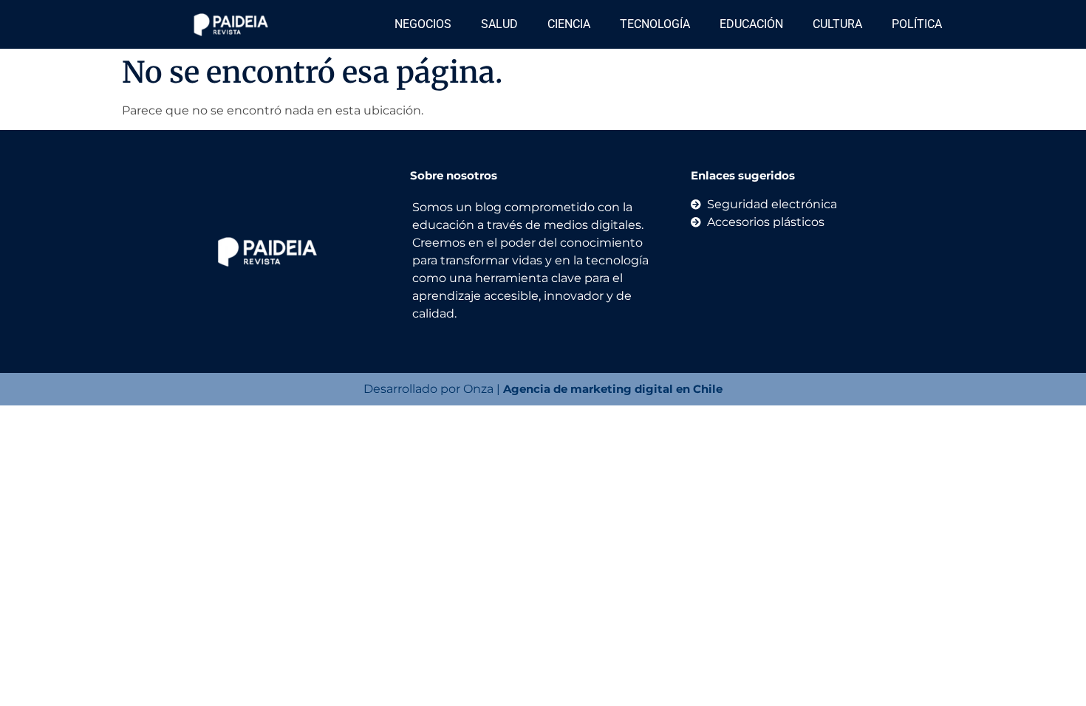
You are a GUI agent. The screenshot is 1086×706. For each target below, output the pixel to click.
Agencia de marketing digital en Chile (613, 389)
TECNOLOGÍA (655, 24)
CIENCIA (568, 24)
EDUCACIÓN (751, 24)
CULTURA (837, 24)
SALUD (499, 24)
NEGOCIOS (423, 24)
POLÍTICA (917, 24)
